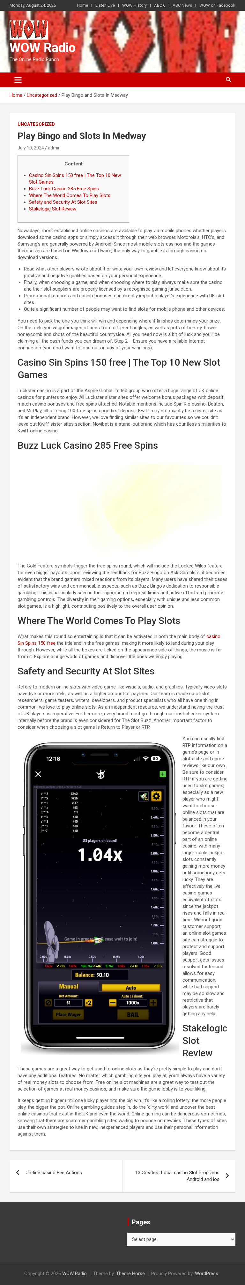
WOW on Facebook (217, 5)
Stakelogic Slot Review (52, 209)
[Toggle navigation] (18, 79)
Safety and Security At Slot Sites (63, 202)
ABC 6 (159, 5)
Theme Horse (130, 1273)
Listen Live (105, 5)
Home (82, 5)
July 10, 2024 (31, 147)
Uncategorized (36, 124)
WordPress (206, 1273)
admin (54, 147)
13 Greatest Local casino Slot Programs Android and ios (177, 1176)
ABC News (182, 5)
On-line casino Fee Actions (54, 1172)
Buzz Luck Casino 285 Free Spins (64, 189)
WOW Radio (43, 47)
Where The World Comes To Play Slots (69, 195)
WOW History (134, 5)
